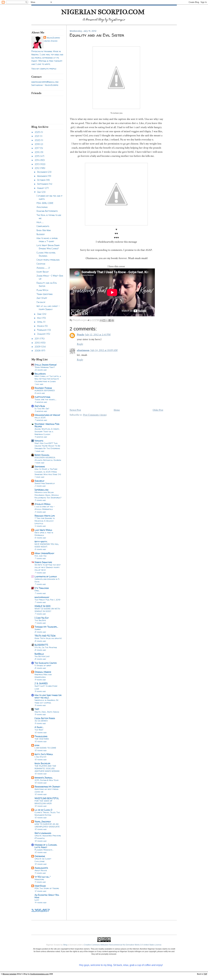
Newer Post (75, 410)
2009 (38, 346)
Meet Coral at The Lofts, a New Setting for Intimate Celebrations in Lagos (48, 379)
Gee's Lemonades (43, 833)
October (41, 180)
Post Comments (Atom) (95, 414)
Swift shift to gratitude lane (46, 687)
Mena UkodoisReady (44, 553)
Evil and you (40, 555)
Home (117, 410)
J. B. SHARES (41, 683)
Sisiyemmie (40, 466)
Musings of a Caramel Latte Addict (46, 846)
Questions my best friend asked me (46, 790)
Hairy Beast (43, 271)
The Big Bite (40, 620)
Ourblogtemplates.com (39, 974)
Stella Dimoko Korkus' (46, 364)
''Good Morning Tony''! (45, 367)
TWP (37, 709)
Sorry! (38, 629)
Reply (80, 344)
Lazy (37, 899)
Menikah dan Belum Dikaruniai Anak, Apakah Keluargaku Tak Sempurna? (48, 495)
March (41, 326)
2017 (37, 148)
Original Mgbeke (43, 671)
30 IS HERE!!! (41, 720)
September (43, 183)
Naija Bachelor (42, 763)
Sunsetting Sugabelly (45, 483)
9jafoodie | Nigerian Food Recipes (47, 425)
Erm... (37, 590)
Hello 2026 (40, 417)
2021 (37, 136)
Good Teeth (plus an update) (48, 638)
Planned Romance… (44, 849)
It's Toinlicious (42, 588)
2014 (37, 160)
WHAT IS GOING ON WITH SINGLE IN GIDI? (47, 610)
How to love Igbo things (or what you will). (48, 696)
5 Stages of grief (43, 665)
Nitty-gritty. (41, 541)
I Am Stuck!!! (40, 756)
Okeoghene (40, 856)
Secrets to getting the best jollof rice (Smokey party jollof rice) (48, 567)
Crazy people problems (48, 259)
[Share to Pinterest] (112, 320)
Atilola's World (42, 504)
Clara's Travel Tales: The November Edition (47, 813)
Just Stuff (42, 298)
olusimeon (83, 350)
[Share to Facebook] (109, 320)
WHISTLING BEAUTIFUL (47, 798)
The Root (39, 729)
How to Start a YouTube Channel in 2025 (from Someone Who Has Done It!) (48, 472)
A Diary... (39, 727)
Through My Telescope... (46, 626)
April (40, 321)
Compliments (43, 226)
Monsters (39, 879)
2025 (38, 132)
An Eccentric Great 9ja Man (47, 896)
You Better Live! (42, 656)
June (39, 314)
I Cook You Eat (42, 617)
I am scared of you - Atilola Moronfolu (45, 507)
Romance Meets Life (45, 515)
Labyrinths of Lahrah (46, 576)
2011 (37, 338)
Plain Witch (42, 290)
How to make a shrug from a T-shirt (47, 240)
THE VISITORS (42, 738)
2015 (37, 156)
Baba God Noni (44, 230)
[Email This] (101, 320)
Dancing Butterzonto (47, 210)
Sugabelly (39, 480)
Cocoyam (41, 263)
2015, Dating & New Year (46, 780)
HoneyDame (40, 885)
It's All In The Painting (46, 647)
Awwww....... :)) (43, 267)
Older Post (158, 410)
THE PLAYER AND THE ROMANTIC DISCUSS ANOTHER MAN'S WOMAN (47, 768)
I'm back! (41, 302)
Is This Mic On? (42, 408)
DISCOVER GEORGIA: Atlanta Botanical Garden (48, 458)
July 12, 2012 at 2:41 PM (98, 334)
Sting (65, 945)
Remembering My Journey (47, 786)
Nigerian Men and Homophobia (43, 675)
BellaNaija (40, 373)
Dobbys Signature (43, 562)
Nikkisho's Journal (44, 777)
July (39, 192)
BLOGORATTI (41, 644)
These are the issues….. (45, 399)
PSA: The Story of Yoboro (47, 888)
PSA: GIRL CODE (45, 203)
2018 (37, 144)
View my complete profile (43, 68)
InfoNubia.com (41, 489)
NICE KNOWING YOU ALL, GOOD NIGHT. (47, 545)
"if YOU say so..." (43, 876)
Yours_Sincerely (43, 821)
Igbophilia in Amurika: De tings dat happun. (46, 701)
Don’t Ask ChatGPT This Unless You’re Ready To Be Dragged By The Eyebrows (47, 446)
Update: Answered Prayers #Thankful (48, 837)
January (41, 333)
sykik (37, 745)
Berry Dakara (42, 454)
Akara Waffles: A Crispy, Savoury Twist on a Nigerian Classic (47, 431)
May (39, 317)
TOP (205, 974)
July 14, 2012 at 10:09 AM (104, 350)
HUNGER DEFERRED (45, 390)
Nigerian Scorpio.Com (103, 12)
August (41, 188)
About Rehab (41, 870)
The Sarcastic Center (46, 662)
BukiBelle (39, 653)
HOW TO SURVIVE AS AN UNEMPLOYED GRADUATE (47, 825)
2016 (37, 152)
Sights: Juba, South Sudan (47, 711)
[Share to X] (106, 320)
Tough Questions (45, 294)
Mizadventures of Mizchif (47, 415)
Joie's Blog (40, 406)
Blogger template (9, 974)
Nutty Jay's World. (44, 754)
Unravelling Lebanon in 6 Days (47, 580)
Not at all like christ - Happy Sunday (48, 308)
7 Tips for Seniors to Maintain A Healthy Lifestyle (45, 521)
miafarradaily (42, 597)
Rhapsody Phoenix (43, 387)
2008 (38, 350)
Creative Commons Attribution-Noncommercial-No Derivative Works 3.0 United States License (122, 945)
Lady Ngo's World (43, 530)
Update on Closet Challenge (43, 860)
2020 (38, 140)
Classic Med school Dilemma (46, 254)
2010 (37, 342)
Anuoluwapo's (41, 867)
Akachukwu (42, 207)
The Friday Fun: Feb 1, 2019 (47, 599)
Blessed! (41, 234)
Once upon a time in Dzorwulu (44, 533)
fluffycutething (42, 396)
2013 (37, 164)
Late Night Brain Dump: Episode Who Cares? (48, 247)
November (42, 176)
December (42, 171)
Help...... (40, 222)
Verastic (39, 440)
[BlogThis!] (104, 320)
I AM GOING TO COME (45, 747)
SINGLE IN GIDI (43, 606)
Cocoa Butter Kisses (45, 718)
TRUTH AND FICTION (45, 635)
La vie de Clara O (43, 809)
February (42, 329)
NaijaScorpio (53, 37)
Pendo (80, 334)
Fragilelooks (41, 736)
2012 (37, 168)
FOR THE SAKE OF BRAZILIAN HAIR (43, 802)
